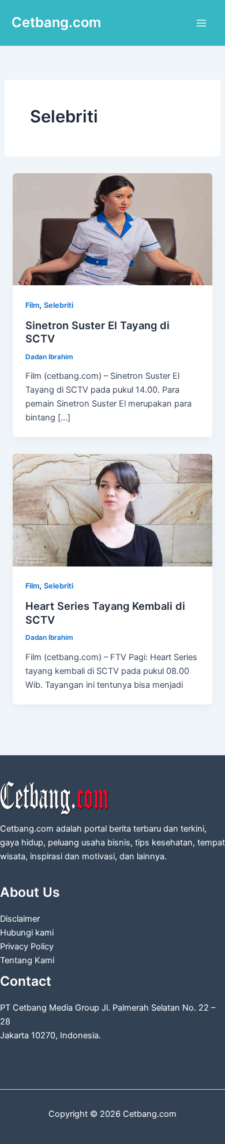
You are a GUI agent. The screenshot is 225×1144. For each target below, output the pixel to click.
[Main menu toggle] (201, 23)
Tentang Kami (27, 960)
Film (32, 305)
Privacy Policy (27, 946)
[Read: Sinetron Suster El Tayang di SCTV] (112, 228)
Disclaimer (20, 919)
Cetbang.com (56, 22)
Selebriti (58, 305)
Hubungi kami (27, 932)
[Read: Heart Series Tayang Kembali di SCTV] (112, 509)
